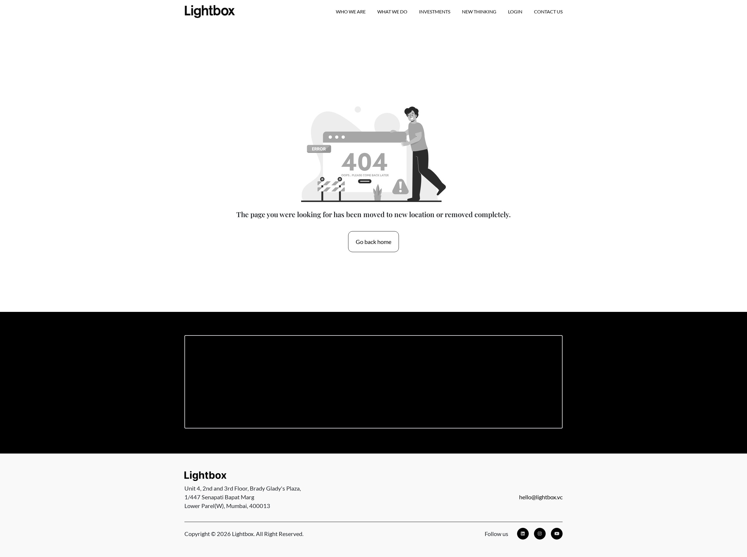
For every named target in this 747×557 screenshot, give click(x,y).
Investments (434, 11)
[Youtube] (557, 534)
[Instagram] (540, 534)
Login (515, 11)
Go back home (373, 241)
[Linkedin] (523, 534)
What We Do (392, 11)
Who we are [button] (351, 11)
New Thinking (479, 11)
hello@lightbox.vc (541, 496)
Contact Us (548, 11)
